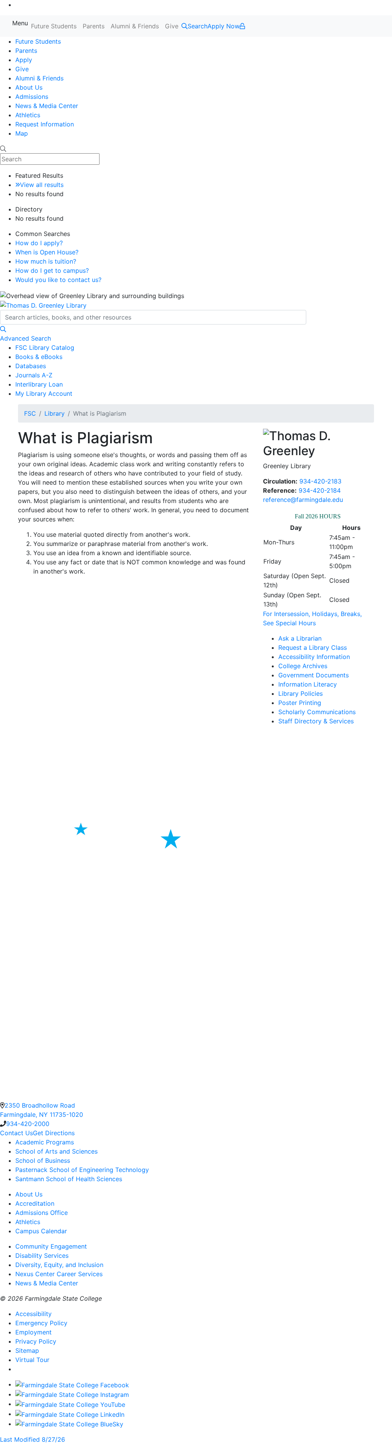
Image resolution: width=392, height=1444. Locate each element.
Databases (30, 366)
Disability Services (42, 1255)
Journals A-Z (33, 375)
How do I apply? (39, 243)
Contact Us (16, 1133)
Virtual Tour (32, 1360)
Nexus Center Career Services (59, 1274)
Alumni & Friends (135, 26)
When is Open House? (46, 252)
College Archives (302, 666)
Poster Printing (299, 702)
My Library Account (43, 393)
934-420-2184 (320, 490)
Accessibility (33, 1314)
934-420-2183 (320, 481)
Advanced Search (25, 338)
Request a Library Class (312, 647)
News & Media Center (46, 106)
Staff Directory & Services (316, 721)
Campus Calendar (41, 1231)
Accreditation (34, 1203)
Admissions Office (41, 1212)
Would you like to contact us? (58, 280)
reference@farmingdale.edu (303, 499)
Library (54, 413)
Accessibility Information (314, 657)
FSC (30, 413)
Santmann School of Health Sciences (68, 1179)
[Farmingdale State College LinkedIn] (69, 1414)
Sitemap (27, 1350)
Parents (94, 26)
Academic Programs (44, 1142)
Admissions (31, 96)
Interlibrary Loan (39, 384)
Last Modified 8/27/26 (32, 1439)
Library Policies (300, 693)
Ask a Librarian (300, 638)
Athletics (27, 115)
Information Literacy (307, 684)
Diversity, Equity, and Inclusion (59, 1265)
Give (171, 26)
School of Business (42, 1160)
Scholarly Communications (317, 712)
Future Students (54, 26)
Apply (23, 60)
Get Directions (54, 1133)
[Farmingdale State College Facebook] (72, 1384)
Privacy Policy (35, 1341)
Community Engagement (51, 1246)
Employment (33, 1332)
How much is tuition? (45, 261)
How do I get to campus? (52, 270)
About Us (28, 87)
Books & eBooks (38, 357)
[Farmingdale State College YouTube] (70, 1404)
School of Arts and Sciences (56, 1151)
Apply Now (223, 26)
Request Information (44, 124)
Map (21, 133)
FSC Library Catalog (44, 347)
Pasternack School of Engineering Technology (82, 1170)
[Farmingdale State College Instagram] (72, 1394)
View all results (42, 184)
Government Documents (313, 675)
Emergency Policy (41, 1323)
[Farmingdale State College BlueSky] (69, 1424)
